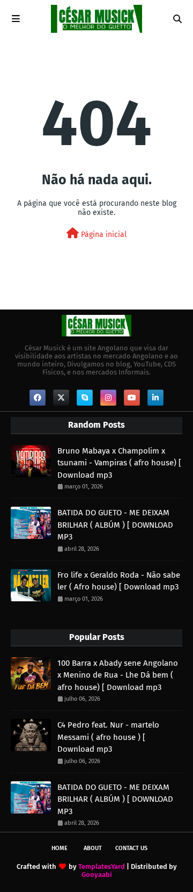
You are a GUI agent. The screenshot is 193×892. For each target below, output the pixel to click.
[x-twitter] (61, 398)
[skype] (85, 398)
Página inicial (103, 234)
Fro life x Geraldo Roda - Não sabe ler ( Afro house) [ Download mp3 (118, 581)
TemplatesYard (101, 866)
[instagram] (108, 398)
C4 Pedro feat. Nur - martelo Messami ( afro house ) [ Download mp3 (108, 737)
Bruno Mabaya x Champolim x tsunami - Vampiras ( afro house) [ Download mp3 (119, 463)
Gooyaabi (96, 875)
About (93, 848)
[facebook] (37, 398)
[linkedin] (155, 398)
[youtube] (132, 398)
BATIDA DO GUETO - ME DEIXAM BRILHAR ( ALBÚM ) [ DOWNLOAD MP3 (115, 525)
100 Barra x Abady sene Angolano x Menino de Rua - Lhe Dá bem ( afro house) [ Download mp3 (117, 675)
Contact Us (131, 848)
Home (59, 848)
